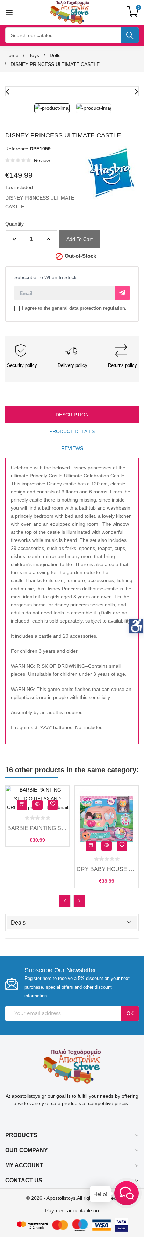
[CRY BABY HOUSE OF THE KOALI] (106, 819)
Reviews (72, 448)
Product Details (72, 431)
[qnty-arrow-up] (48, 239)
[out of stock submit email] (122, 293)
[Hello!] (126, 1193)
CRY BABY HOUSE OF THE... (107, 869)
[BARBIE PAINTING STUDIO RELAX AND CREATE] (37, 799)
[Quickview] (37, 805)
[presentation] (65, 901)
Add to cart (79, 239)
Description (72, 414)
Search (130, 35)
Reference (16, 149)
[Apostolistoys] (72, 1066)
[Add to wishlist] (53, 805)
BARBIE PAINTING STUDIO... (37, 828)
